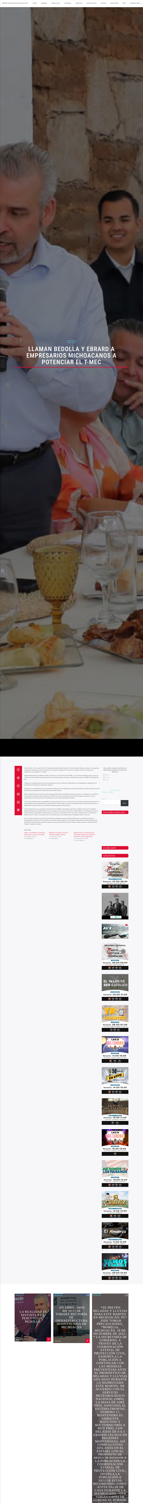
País (124, 3)
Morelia (44, 3)
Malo (107, 839)
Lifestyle (78, 3)
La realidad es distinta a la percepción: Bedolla (33, 1375)
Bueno (107, 834)
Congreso (67, 3)
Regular (108, 836)
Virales (103, 3)
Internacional (135, 3)
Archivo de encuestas (107, 851)
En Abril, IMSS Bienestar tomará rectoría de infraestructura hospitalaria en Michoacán (72, 1376)
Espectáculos (92, 3)
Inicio (35, 3)
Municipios (114, 3)
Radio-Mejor (19, 1398)
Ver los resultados (115, 849)
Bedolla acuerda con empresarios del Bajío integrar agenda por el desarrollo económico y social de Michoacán (84, 893)
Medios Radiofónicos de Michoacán (15, 3)
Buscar (103, 858)
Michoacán (56, 3)
